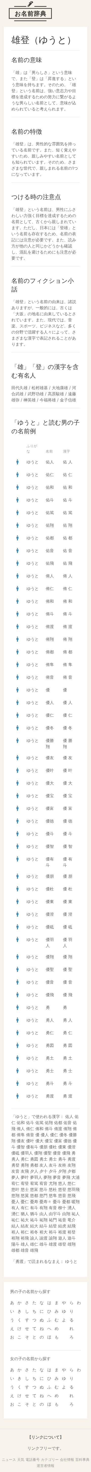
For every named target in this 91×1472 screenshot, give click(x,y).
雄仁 (34, 1244)
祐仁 (15, 1219)
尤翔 (53, 1183)
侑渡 (50, 626)
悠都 (34, 1195)
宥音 (43, 1183)
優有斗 (32, 1146)
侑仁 (50, 588)
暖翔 (76, 1201)
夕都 (71, 1171)
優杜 (50, 888)
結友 (25, 1225)
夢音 (57, 1177)
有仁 (25, 1207)
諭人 (34, 1238)
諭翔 (53, 1238)
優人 (50, 702)
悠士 (25, 1189)
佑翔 (50, 525)
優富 (50, 808)
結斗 (43, 1225)
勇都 (34, 1165)
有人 (15, 1207)
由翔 (66, 1213)
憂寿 (34, 1201)
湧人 (71, 1207)
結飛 (71, 1225)
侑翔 (50, 639)
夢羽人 (36, 1177)
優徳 (50, 820)
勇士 (50, 1070)
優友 (50, 757)
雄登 (62, 1244)
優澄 (50, 914)
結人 (15, 1225)
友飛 (25, 1171)
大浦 (76, 1177)
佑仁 (50, 474)
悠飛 (71, 1195)
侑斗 (50, 613)
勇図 (50, 1045)
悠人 (62, 1183)
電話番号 (33, 1459)
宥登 (25, 1183)
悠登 (62, 1189)
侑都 (50, 651)
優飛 (50, 994)
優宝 (50, 795)
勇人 (50, 1020)
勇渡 (50, 1095)
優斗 (50, 833)
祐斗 (34, 1219)
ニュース (9, 1459)
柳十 (62, 1207)
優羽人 (27, 1152)
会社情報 (67, 1459)
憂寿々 (45, 1201)
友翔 (71, 1165)
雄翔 (71, 1244)
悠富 (34, 1189)
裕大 (43, 1231)
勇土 (50, 1058)
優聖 (50, 969)
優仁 (50, 715)
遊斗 (71, 1238)
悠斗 (43, 1189)
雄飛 (34, 1250)
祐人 (76, 1213)
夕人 (34, 1171)
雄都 (15, 1250)
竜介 (71, 1219)
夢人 (15, 1177)
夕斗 (53, 1171)
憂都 (66, 1201)
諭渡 (43, 1238)
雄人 (25, 1244)
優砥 (50, 926)
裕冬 (34, 1231)
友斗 (53, 1165)
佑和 (50, 487)
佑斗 (50, 499)
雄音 (25, 1250)
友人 (43, 1165)
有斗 (34, 1207)
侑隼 (50, 664)
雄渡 (53, 1244)
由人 (43, 1213)
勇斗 (50, 1083)
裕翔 (15, 1238)
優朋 (50, 876)
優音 (50, 982)
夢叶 (25, 1177)
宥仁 (15, 1183)
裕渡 (62, 1231)
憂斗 (57, 1201)
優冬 (50, 727)
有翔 (43, 1207)
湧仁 (15, 1213)
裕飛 (25, 1238)
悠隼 (53, 1195)
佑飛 (50, 563)
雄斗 (43, 1244)
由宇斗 (55, 1213)
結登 (53, 1225)
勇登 (15, 1165)
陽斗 (15, 1244)
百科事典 (82, 1459)
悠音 (62, 1195)
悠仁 (71, 1183)
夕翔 (62, 1171)
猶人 (25, 1213)
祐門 (53, 1219)
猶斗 (34, 1213)
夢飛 (66, 1177)
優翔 (50, 956)
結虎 (62, 1225)
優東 (50, 901)
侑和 (50, 601)
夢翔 (47, 1177)
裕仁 (25, 1231)
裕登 (71, 1231)
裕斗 (53, 1231)
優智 (50, 846)
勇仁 (50, 1032)
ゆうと (33, 461)
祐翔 (43, 1219)
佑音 (50, 550)
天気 (20, 1459)
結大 (34, 1225)
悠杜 (53, 1189)
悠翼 (25, 1195)
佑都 (50, 537)
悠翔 (15, 1195)
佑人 (50, 461)
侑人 (50, 575)
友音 (15, 1171)
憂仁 (25, 1201)
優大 (50, 783)
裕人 (15, 1231)
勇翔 (25, 1165)
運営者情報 (45, 1465)
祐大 (25, 1219)
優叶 (50, 770)
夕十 (43, 1171)
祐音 (62, 1219)
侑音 (50, 677)
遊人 (62, 1238)
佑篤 (50, 512)
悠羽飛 (73, 1189)
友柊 (62, 1165)
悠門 (43, 1195)
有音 (53, 1207)
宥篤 (34, 1183)
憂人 (15, 1201)
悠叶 (15, 1189)
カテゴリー (50, 1459)
